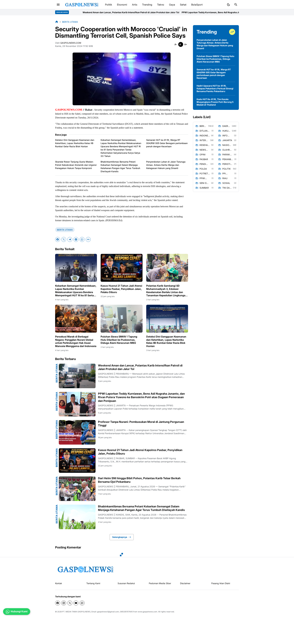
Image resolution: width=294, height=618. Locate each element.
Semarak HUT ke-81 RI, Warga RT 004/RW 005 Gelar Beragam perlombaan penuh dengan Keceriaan (167, 143)
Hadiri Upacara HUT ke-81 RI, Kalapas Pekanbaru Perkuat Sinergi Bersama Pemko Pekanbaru (215, 88)
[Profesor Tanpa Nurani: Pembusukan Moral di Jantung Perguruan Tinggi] (77, 432)
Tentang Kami (93, 583)
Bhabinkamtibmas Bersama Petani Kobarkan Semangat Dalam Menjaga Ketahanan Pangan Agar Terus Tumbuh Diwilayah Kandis (120, 166)
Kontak (58, 583)
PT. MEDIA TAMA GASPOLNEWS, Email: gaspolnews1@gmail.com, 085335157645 (97, 611)
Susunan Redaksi (126, 583)
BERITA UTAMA (65, 229)
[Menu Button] (58, 5)
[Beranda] (56, 21)
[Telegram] (69, 239)
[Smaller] (175, 44)
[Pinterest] (76, 239)
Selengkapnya (119, 537)
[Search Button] (236, 5)
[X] (63, 239)
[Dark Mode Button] (228, 5)
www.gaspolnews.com (147, 611)
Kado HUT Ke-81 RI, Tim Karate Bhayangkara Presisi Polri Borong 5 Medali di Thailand (215, 102)
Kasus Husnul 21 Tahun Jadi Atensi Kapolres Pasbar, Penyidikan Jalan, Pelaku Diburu (121, 289)
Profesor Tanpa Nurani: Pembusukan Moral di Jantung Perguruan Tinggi (141, 423)
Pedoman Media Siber (160, 583)
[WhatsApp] (82, 239)
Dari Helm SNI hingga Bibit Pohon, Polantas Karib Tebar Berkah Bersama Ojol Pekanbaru (139, 480)
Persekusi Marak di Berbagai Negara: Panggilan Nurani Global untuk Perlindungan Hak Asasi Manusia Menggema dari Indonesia (75, 341)
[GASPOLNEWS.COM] (82, 4)
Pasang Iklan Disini (220, 583)
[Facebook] (57, 239)
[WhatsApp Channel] (82, 603)
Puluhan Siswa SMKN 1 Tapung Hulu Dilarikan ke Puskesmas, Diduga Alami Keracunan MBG (119, 340)
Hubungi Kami (19, 611)
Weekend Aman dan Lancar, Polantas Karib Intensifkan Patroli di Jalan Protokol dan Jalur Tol (76, 12)
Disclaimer (185, 583)
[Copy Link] (88, 239)
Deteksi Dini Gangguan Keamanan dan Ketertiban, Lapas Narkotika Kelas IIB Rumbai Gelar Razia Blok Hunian (74, 143)
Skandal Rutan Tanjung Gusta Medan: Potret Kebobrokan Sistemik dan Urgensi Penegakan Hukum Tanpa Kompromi (76, 164)
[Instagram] (63, 603)
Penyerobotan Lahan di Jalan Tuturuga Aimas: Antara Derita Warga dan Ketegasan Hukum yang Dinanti (165, 164)
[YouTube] (76, 603)
